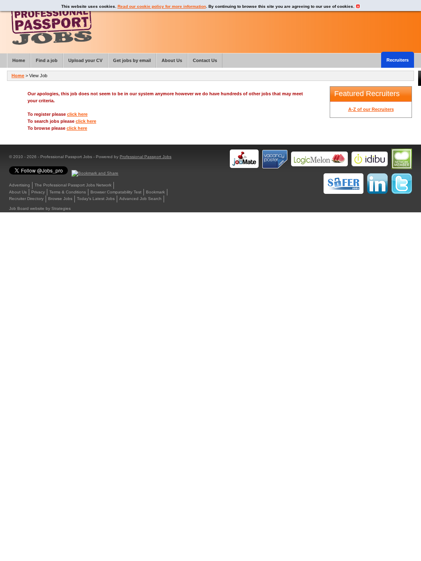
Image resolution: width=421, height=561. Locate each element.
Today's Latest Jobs (96, 198)
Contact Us (205, 60)
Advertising (19, 185)
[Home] (51, 24)
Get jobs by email (132, 60)
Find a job (47, 60)
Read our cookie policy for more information (162, 6)
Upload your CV (85, 60)
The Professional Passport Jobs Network (73, 185)
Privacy (38, 192)
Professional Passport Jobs (145, 156)
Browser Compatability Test (115, 192)
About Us (18, 192)
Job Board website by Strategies (40, 208)
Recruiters (397, 59)
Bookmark (155, 192)
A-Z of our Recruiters (371, 109)
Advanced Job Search (140, 198)
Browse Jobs (60, 198)
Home (18, 75)
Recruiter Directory (26, 198)
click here (77, 114)
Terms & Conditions (67, 192)
